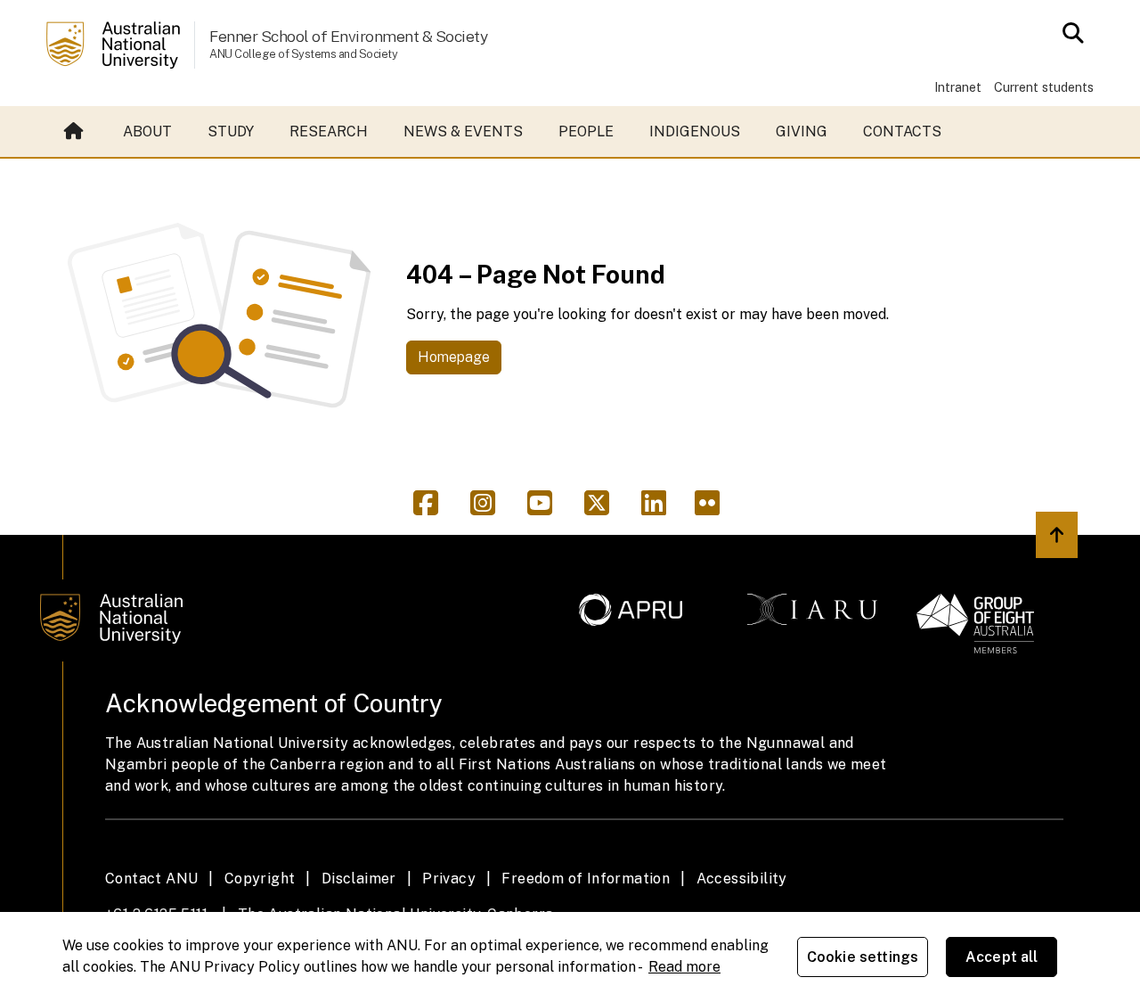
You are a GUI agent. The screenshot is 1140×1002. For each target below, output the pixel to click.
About (147, 131)
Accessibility (741, 878)
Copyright (260, 878)
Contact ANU (151, 878)
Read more (684, 966)
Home (75, 132)
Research (328, 131)
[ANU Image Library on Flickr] (711, 508)
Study (231, 131)
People (586, 131)
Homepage (454, 357)
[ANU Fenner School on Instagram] (489, 508)
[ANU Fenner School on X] (603, 508)
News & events (463, 131)
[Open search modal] (1068, 33)
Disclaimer (359, 878)
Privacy (449, 878)
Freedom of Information (585, 878)
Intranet (957, 86)
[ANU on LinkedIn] (660, 508)
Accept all (1001, 957)
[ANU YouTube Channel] (546, 508)
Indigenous (694, 131)
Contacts (902, 131)
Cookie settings (862, 957)
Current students (1044, 86)
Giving (801, 131)
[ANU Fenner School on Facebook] (432, 508)
